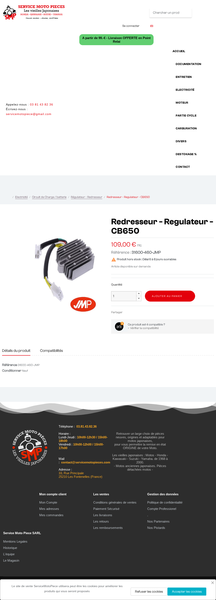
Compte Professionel (161, 509)
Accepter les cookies (187, 591)
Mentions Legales (15, 541)
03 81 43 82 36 (41, 104)
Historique (10, 548)
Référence (9, 365)
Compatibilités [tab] (51, 350)
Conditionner (11, 370)
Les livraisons (102, 515)
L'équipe (9, 554)
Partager (127, 312)
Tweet (134, 312)
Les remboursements (108, 528)
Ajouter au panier (167, 296)
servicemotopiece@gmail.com (28, 114)
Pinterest (140, 312)
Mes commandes (51, 515)
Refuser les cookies (149, 591)
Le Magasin (11, 560)
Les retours (101, 521)
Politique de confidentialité (164, 502)
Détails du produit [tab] (16, 350)
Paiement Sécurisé (106, 509)
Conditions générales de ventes (114, 502)
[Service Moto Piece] (29, 473)
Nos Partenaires (158, 521)
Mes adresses (49, 509)
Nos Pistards (156, 528)
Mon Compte (48, 502)
